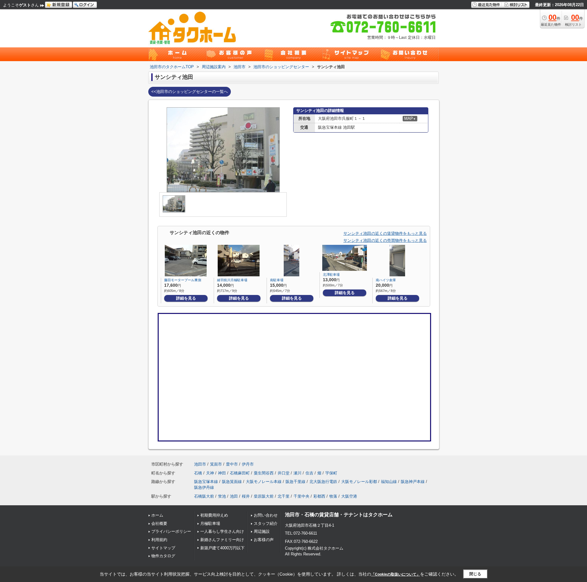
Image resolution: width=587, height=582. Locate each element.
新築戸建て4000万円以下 (222, 548)
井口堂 (284, 473)
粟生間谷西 (264, 473)
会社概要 (159, 523)
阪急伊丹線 (204, 487)
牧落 (333, 496)
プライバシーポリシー (171, 531)
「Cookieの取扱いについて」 (395, 574)
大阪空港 (349, 496)
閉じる (475, 574)
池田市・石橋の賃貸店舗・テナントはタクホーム (339, 514)
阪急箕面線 (232, 481)
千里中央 (301, 496)
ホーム (157, 515)
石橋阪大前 (204, 496)
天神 (210, 473)
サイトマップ (163, 548)
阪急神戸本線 (413, 481)
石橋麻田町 (240, 473)
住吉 (309, 473)
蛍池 (222, 496)
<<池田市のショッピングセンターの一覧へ (189, 91)
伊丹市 (248, 464)
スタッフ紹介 (266, 523)
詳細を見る (186, 298)
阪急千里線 (295, 481)
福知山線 (389, 481)
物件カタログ (163, 556)
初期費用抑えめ (214, 515)
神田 (222, 473)
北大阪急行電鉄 (323, 481)
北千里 (284, 496)
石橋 (198, 473)
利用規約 (159, 539)
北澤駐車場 (331, 274)
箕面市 (216, 464)
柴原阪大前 (264, 496)
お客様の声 (264, 539)
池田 (234, 496)
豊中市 (232, 464)
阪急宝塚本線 (206, 481)
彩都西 (319, 496)
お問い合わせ (266, 515)
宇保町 (331, 473)
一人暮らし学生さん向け (222, 531)
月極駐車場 (210, 523)
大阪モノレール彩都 (359, 481)
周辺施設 (262, 531)
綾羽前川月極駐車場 (232, 280)
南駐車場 (276, 280)
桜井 (246, 496)
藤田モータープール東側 (182, 280)
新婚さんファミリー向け (222, 539)
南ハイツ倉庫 (386, 280)
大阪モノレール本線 (264, 481)
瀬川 (297, 473)
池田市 (200, 464)
